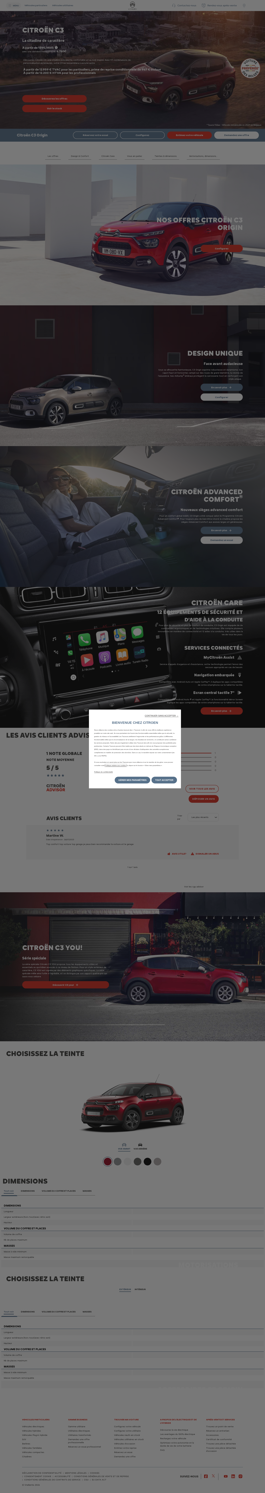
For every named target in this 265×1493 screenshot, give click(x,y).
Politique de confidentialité (103, 772)
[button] (162, 715)
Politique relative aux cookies (115, 765)
